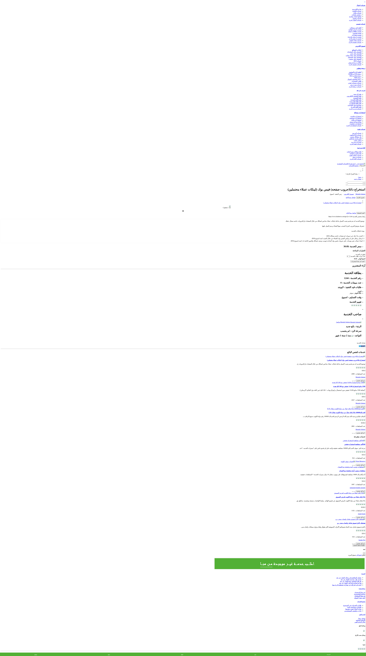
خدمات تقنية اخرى (355, 144)
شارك (363, 346)
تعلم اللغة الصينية (356, 100)
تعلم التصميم (357, 98)
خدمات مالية (357, 13)
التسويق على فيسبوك (354, 57)
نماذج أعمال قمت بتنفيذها (353, 609)
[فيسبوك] (364, 648)
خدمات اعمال (361, 5)
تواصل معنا (361, 618)
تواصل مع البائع (350, 197)
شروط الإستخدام (360, 596)
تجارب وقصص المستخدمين (352, 611)
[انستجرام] (359, 648)
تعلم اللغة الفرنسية (355, 101)
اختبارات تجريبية (356, 142)
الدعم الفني (362, 614)
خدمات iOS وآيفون (355, 135)
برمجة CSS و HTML (354, 74)
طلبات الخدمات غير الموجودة (352, 605)
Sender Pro (362, 540)
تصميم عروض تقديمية (354, 37)
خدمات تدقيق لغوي (355, 155)
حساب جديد (357, 179)
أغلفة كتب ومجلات (355, 28)
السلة (182, 654)
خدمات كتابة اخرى (355, 159)
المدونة (363, 574)
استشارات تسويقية (355, 118)
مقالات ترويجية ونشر (354, 62)
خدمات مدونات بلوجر (354, 83)
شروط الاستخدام (360, 592)
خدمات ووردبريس (355, 85)
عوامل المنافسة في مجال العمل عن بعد (348, 578)
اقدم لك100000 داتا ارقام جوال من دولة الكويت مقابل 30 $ (347, 412)
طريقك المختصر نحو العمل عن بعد (350, 581)
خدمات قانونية (356, 11)
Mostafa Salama (360, 194)
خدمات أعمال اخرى (355, 20)
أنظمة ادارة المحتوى (355, 72)
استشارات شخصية (355, 123)
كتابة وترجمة (361, 148)
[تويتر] (362, 648)
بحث (255, 654)
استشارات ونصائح (359, 112)
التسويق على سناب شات (353, 55)
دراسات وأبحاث (356, 15)
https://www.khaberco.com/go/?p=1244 (340, 216)
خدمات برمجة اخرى (355, 86)
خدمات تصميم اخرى (355, 42)
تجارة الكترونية (356, 9)
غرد (360, 346)
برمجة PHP (357, 77)
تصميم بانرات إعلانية (355, 29)
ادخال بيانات (357, 140)
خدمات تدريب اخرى (355, 109)
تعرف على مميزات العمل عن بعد (351, 579)
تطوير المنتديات (356, 81)
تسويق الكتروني (360, 46)
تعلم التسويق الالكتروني (354, 96)
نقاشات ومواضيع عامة (354, 607)
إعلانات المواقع (356, 50)
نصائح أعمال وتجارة (355, 16)
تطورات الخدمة (360, 254)
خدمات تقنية (361, 129)
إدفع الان (359, 555)
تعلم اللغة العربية (356, 107)
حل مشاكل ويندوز (355, 137)
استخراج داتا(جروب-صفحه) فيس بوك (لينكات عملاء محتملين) (342, 203)
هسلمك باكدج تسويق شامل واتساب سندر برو (351, 523)
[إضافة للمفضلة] (354, 433)
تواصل (338, 322)
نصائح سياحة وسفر (355, 122)
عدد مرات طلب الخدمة (358, 256)
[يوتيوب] (360, 648)
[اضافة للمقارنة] (353, 433)
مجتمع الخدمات (361, 601)
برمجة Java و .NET (355, 76)
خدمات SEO (357, 61)
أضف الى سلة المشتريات (357, 261)
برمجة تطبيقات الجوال (354, 79)
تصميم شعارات (356, 35)
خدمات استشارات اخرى (353, 125)
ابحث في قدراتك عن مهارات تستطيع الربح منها (346, 585)
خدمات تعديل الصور (355, 40)
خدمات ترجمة (357, 157)
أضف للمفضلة (360, 213)
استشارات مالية (356, 120)
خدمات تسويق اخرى (355, 64)
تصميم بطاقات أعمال (354, 31)
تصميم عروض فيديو (355, 38)
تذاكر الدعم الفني (359, 622)
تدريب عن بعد (361, 90)
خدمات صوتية (357, 18)
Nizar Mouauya (360, 461)
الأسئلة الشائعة (360, 620)
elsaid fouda (361, 514)
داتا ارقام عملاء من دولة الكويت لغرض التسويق (350, 497)
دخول (359, 177)
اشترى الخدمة (360, 197)
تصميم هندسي (356, 33)
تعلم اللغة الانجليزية (355, 103)
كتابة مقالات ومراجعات (354, 152)
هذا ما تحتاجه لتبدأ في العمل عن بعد (350, 583)
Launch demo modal (358, 545)
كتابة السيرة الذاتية (355, 153)
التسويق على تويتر (355, 53)
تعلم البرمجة (357, 94)
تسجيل (35, 654)
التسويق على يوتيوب (355, 59)
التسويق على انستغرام (354, 52)
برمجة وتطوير (361, 68)
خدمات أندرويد (356, 133)
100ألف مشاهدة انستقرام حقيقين (354, 444)
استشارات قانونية (355, 116)
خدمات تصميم (360, 24)
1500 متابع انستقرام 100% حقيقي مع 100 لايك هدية (349, 386)
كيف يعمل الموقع (359, 598)
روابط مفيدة (362, 588)
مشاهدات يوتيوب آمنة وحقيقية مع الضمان (352, 471)
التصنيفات (328, 654)
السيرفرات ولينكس (355, 138)
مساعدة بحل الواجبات (354, 105)
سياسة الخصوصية (359, 594)
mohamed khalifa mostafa (357, 488)
